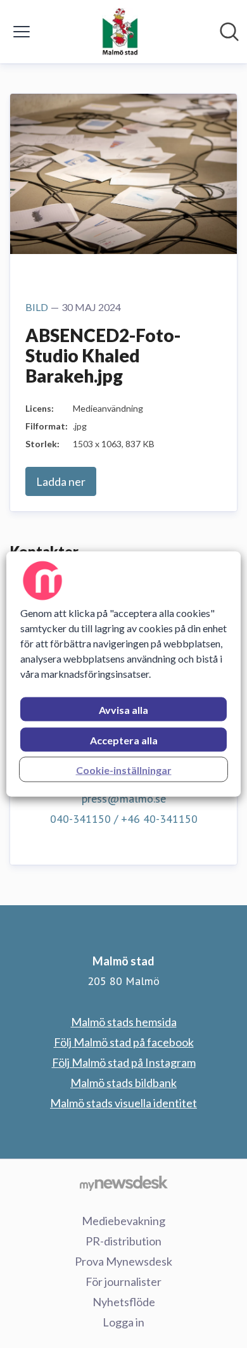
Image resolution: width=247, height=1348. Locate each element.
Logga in (123, 1322)
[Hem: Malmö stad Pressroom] (120, 32)
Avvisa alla (123, 710)
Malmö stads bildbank (123, 1083)
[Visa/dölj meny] (21, 31)
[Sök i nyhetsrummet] (229, 32)
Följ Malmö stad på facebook (124, 1042)
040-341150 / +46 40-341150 (124, 818)
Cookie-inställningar (124, 770)
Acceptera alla (124, 740)
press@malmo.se (124, 798)
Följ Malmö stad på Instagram (124, 1062)
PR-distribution (124, 1241)
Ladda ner (61, 481)
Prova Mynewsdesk (123, 1261)
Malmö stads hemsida (124, 1022)
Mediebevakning (123, 1221)
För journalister (124, 1281)
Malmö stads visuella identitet (123, 1103)
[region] (123, 674)
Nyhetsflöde (123, 1302)
